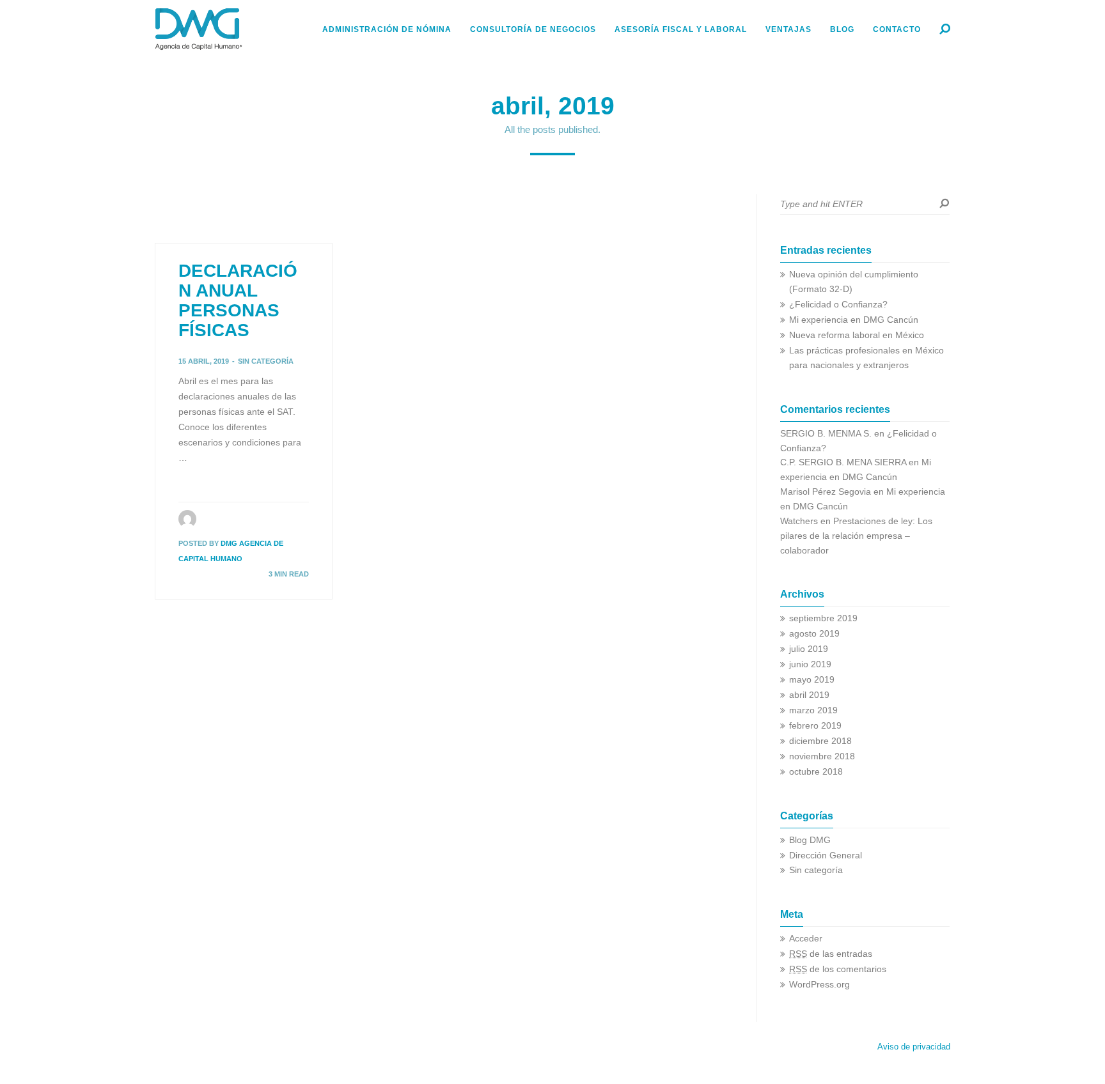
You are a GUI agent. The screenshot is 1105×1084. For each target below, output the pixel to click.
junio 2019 (810, 664)
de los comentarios (837, 969)
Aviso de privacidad (913, 1046)
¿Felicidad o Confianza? (838, 304)
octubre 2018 (816, 772)
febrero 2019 (815, 726)
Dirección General (825, 855)
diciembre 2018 (820, 741)
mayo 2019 (812, 680)
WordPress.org (819, 984)
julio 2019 (808, 649)
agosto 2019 (814, 634)
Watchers (799, 521)
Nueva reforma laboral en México (856, 335)
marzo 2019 (813, 710)
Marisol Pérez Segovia (825, 492)
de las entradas (830, 954)
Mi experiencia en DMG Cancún (853, 320)
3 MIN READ (289, 574)
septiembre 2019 (823, 618)
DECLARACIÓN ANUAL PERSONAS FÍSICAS (237, 300)
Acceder (805, 938)
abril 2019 (809, 695)
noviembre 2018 (822, 756)
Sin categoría (266, 361)
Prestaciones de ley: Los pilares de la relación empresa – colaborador (856, 535)
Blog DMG (810, 840)
